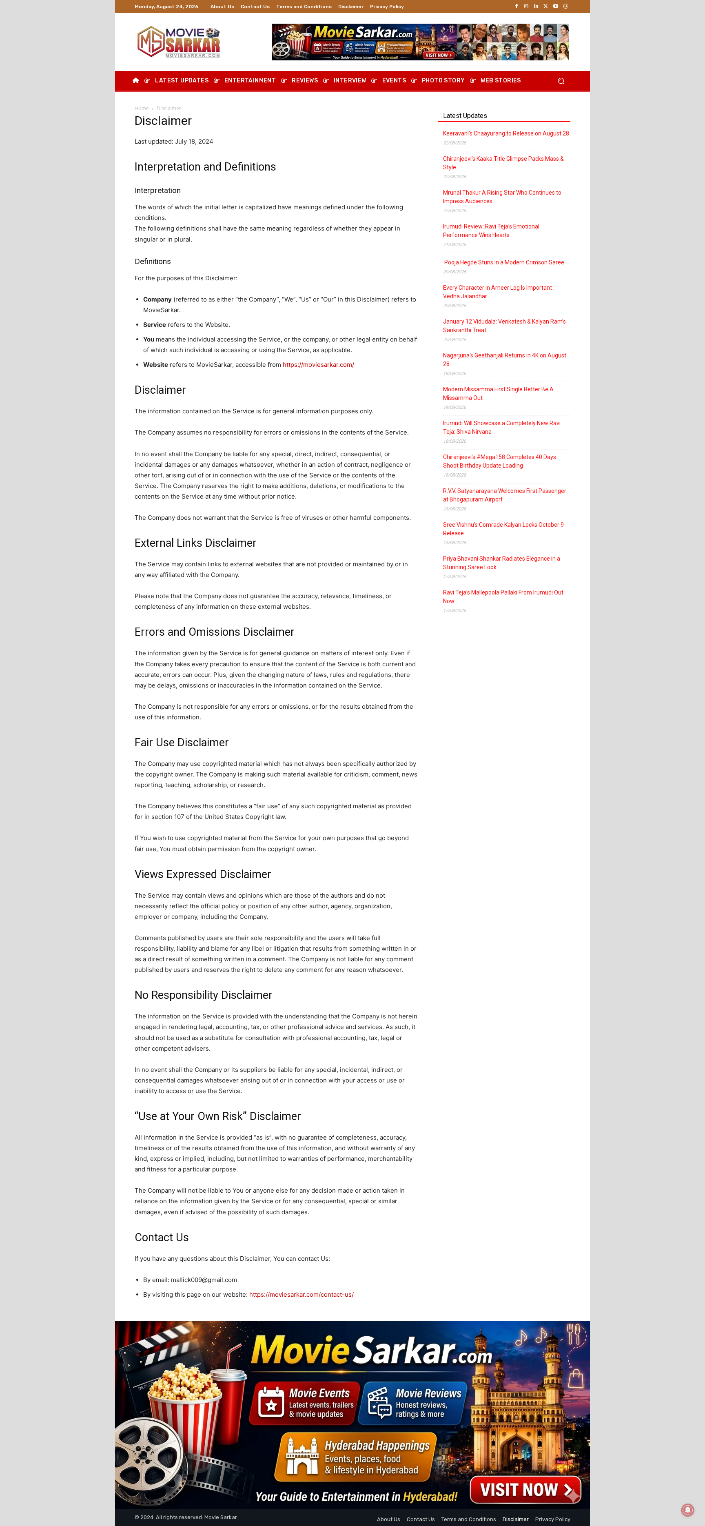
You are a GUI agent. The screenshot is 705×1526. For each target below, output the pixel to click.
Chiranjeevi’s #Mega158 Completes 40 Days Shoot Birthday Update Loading (499, 461)
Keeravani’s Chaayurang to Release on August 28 (506, 133)
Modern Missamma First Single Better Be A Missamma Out (498, 393)
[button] (560, 81)
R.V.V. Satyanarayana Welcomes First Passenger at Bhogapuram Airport (504, 495)
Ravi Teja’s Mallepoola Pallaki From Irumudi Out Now (503, 596)
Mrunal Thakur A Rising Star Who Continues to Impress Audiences (502, 196)
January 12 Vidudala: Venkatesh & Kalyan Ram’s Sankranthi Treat (504, 325)
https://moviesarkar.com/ (318, 364)
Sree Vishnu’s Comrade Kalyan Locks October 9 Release (503, 529)
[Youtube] (556, 6)
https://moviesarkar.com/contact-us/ (301, 1294)
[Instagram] (526, 6)
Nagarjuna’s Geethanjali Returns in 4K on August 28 (504, 359)
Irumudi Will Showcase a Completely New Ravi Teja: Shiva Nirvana (502, 427)
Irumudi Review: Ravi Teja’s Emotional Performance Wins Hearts (491, 230)
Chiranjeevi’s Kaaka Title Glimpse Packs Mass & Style (503, 163)
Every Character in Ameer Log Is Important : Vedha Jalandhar (498, 291)
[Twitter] (546, 6)
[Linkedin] (536, 6)
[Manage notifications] (687, 1510)
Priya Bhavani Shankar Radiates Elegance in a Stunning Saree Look (501, 562)
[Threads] (565, 6)
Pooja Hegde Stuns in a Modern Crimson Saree (503, 262)
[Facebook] (516, 6)
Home (142, 108)
